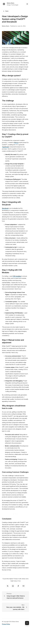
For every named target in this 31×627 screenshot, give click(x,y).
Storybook (5, 208)
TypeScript (5, 147)
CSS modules (17, 276)
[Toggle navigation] (27, 623)
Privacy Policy (6, 624)
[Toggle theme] (27, 4)
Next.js (16, 142)
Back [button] (6, 11)
